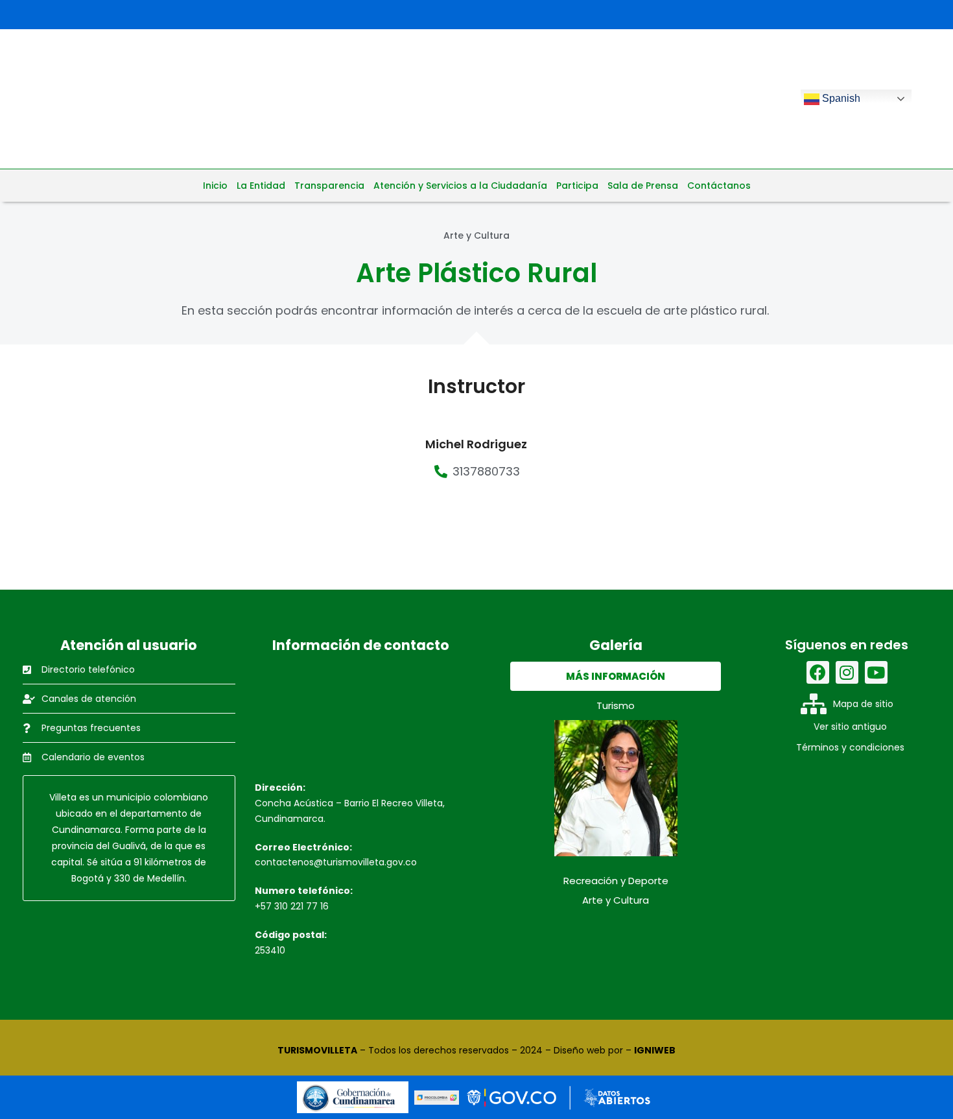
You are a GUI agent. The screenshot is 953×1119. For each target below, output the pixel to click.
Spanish (839, 98)
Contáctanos (719, 185)
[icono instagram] (847, 672)
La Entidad (261, 185)
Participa (577, 185)
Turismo (615, 705)
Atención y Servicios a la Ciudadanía (460, 185)
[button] (615, 676)
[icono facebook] (817, 672)
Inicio (215, 185)
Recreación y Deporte (615, 880)
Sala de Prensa (642, 185)
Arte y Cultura (615, 900)
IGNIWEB (655, 1050)
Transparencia (329, 185)
